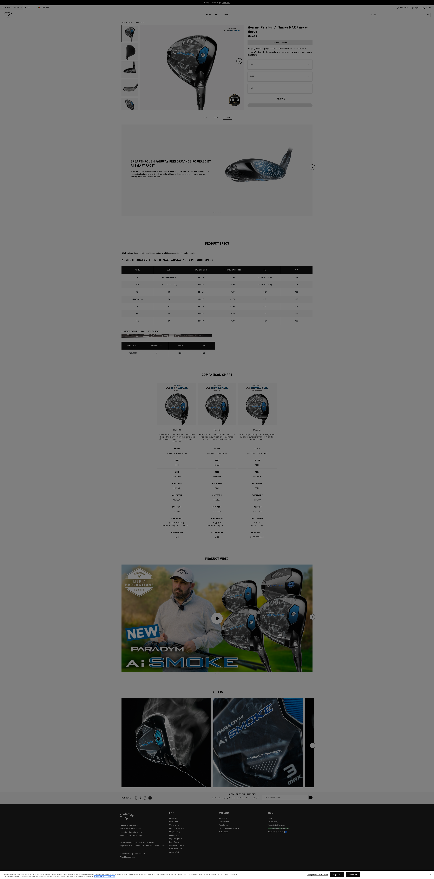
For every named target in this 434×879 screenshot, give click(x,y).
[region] (217, 875)
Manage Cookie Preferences (317, 875)
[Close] (430, 874)
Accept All (353, 875)
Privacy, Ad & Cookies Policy (104, 876)
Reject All (336, 875)
